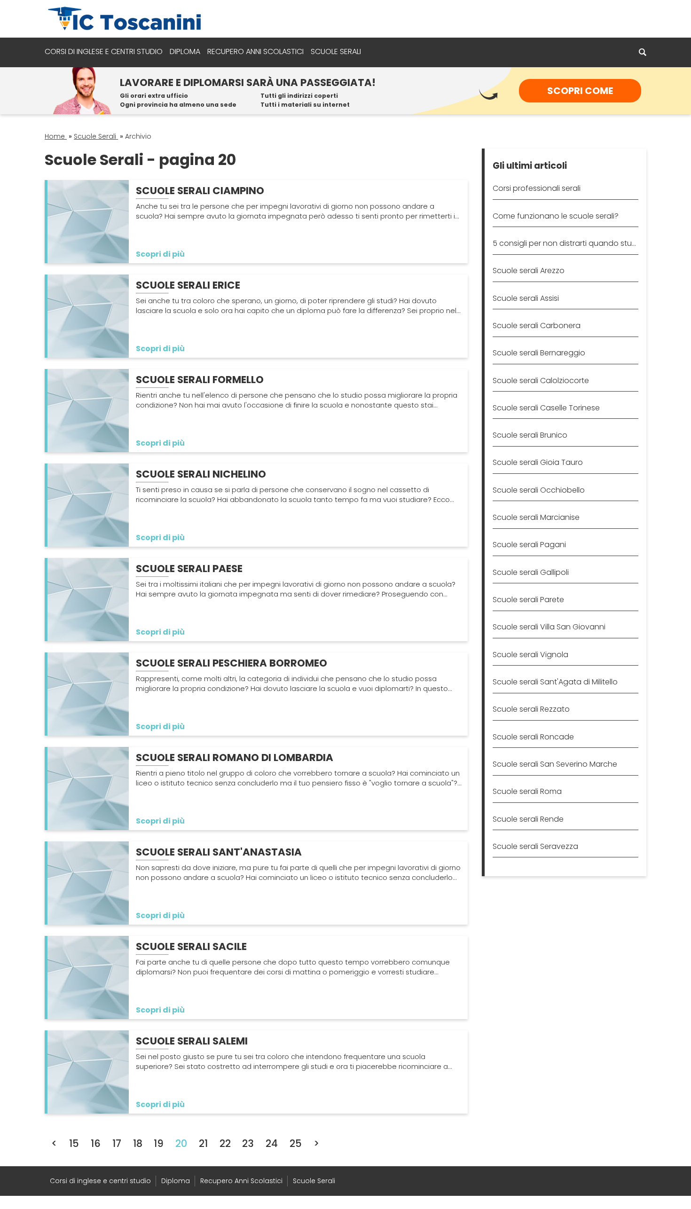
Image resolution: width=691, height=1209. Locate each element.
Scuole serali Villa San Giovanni (549, 626)
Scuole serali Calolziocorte (541, 380)
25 (296, 1143)
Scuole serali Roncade (533, 736)
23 (248, 1143)
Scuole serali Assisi (526, 298)
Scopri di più (160, 254)
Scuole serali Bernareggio (539, 352)
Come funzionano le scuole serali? (556, 216)
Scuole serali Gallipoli (531, 572)
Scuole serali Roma (527, 791)
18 (137, 1143)
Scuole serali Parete (528, 599)
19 (159, 1143)
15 (74, 1143)
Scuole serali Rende (528, 819)
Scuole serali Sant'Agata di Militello (555, 681)
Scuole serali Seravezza (535, 846)
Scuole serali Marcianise (536, 517)
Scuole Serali (336, 51)
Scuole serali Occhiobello (539, 490)
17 (116, 1143)
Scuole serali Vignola (530, 654)
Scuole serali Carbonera (537, 325)
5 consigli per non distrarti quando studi (565, 243)
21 (203, 1143)
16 (96, 1143)
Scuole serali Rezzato (531, 709)
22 (225, 1143)
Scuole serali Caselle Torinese (546, 407)
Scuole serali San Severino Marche (555, 764)
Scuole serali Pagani (529, 544)
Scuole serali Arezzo (529, 270)
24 (272, 1143)
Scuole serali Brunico (530, 435)
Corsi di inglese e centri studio (104, 51)
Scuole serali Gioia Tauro (538, 462)
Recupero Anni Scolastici (255, 51)
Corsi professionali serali (537, 188)
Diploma (185, 51)
